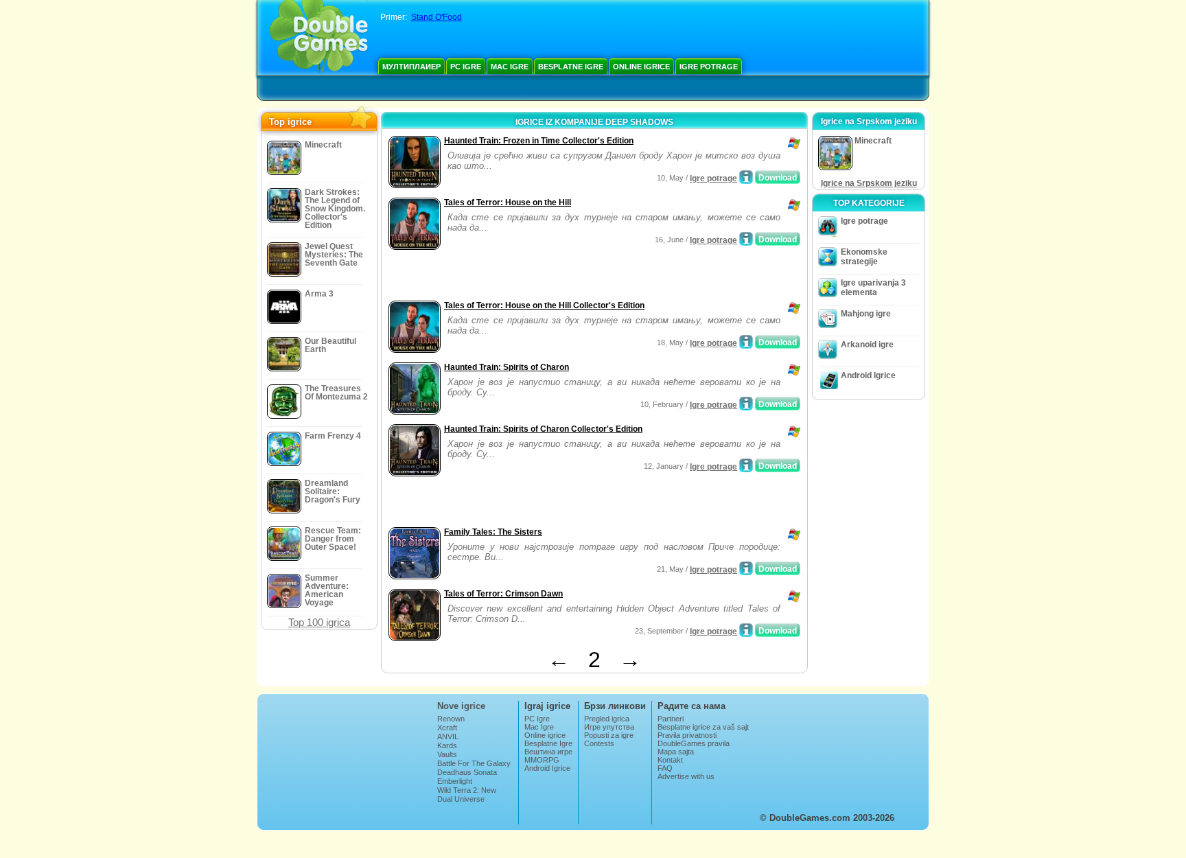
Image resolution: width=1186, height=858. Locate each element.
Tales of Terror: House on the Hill (507, 202)
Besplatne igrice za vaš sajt (703, 727)
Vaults (447, 754)
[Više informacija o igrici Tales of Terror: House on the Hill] (746, 239)
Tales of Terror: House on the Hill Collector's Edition (544, 305)
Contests (599, 743)
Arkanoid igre (867, 344)
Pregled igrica (606, 719)
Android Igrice (868, 375)
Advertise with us (686, 776)
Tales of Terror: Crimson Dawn (503, 594)
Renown (451, 719)
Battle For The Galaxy (474, 763)
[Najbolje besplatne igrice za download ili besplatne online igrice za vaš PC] (319, 38)
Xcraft (447, 727)
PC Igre (465, 66)
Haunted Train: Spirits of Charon (506, 367)
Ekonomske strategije (864, 256)
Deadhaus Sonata (467, 772)
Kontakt (670, 760)
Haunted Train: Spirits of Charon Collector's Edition (543, 429)
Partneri (671, 719)
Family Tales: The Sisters (493, 532)
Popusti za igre (608, 735)
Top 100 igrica (319, 622)
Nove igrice (461, 706)
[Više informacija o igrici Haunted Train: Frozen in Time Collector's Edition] (746, 177)
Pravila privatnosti (687, 735)
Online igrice (641, 66)
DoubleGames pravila (694, 743)
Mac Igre (509, 66)
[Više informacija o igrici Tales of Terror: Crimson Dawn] (746, 630)
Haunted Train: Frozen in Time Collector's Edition (538, 141)
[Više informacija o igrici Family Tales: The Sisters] (746, 568)
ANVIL (447, 736)
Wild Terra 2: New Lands (466, 794)
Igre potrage (708, 66)
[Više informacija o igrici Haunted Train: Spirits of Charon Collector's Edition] (746, 465)
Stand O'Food (436, 17)
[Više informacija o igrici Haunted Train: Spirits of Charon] (746, 403)
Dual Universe (461, 799)
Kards (447, 745)
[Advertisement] (545, 276)
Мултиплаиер (411, 66)
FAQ (665, 768)
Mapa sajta (676, 751)
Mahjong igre (866, 313)
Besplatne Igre (570, 66)
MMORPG (541, 760)
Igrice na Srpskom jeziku (869, 183)
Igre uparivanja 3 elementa (873, 287)
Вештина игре (548, 751)
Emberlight (454, 781)
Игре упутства (609, 727)
